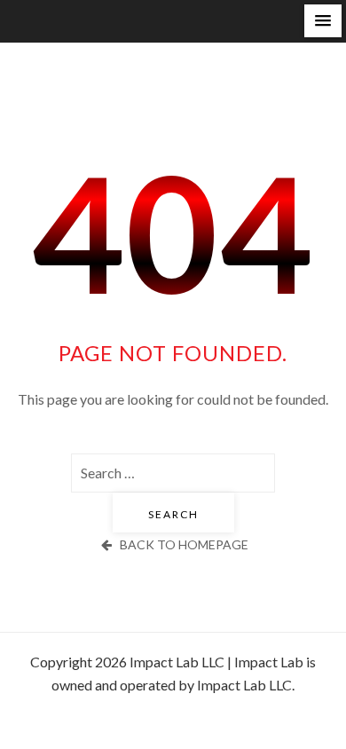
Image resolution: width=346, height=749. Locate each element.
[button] (323, 20)
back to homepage (184, 544)
